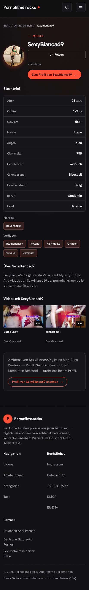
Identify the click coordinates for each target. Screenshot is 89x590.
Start (6, 25)
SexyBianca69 (12, 341)
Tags (6, 497)
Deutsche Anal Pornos (20, 532)
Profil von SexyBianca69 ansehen (39, 383)
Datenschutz (56, 475)
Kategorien (11, 486)
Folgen (69, 56)
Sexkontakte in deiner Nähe (20, 553)
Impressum (55, 464)
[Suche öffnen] (67, 7)
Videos (8, 464)
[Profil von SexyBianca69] (13, 55)
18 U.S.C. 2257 (57, 486)
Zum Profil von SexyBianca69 (56, 76)
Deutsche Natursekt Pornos (20, 542)
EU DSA (52, 507)
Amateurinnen (23, 25)
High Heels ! (53, 332)
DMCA (52, 497)
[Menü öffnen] (81, 7)
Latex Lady (11, 332)
